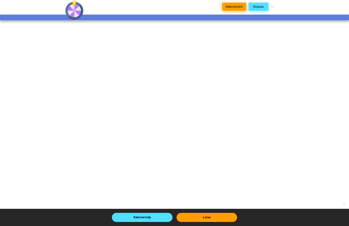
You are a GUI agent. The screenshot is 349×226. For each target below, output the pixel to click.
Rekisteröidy (142, 217)
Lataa (207, 217)
